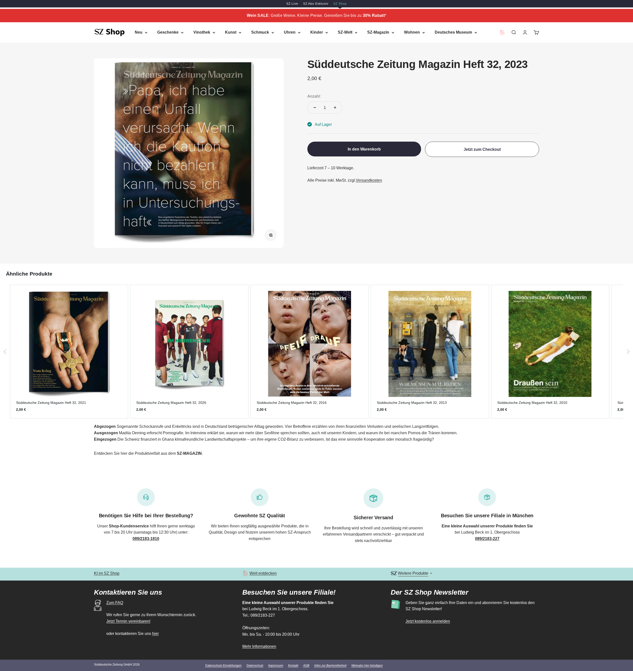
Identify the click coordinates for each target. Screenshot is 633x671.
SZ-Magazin (378, 32)
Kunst (230, 32)
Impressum (275, 665)
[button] (5, 351)
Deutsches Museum (453, 32)
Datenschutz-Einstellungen (223, 665)
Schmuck (260, 32)
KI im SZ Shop (106, 573)
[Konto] (525, 32)
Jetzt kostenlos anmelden (428, 621)
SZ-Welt (345, 32)
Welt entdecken (263, 573)
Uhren (289, 32)
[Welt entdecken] (245, 573)
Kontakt (293, 665)
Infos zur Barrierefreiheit (330, 665)
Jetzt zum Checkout (482, 149)
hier (155, 633)
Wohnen (412, 32)
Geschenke (168, 32)
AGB (306, 665)
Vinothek (201, 32)
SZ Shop (340, 3)
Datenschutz (255, 665)
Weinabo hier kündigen (367, 665)
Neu (138, 32)
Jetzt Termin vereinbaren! (128, 621)
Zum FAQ (114, 603)
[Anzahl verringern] (315, 107)
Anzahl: (314, 96)
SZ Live (292, 3)
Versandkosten (369, 180)
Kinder (316, 32)
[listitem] (69, 351)
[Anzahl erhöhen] (335, 107)
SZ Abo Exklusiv (315, 3)
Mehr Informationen (259, 646)
